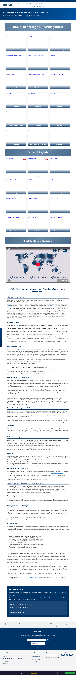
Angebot (23, 3)
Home (19, 3)
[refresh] (37, 644)
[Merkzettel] (68, 5)
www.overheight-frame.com (57, 473)
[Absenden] (47, 640)
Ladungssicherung (37, 6)
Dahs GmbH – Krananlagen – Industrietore (52, 304)
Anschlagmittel (37, 3)
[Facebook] (62, 655)
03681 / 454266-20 (7, 658)
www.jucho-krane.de (34, 577)
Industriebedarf (51, 3)
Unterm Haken (44, 3)
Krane (27, 3)
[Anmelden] (70, 5)
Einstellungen (60, 673)
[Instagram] (64, 655)
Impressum (20, 658)
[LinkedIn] (72, 655)
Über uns (19, 655)
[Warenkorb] (72, 5)
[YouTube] (67, 655)
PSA (43, 6)
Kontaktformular (6, 666)
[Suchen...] (65, 5)
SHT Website (34, 661)
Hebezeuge (31, 3)
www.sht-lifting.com (11, 578)
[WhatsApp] (70, 655)
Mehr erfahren (34, 673)
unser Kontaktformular (27, 610)
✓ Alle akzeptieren (69, 673)
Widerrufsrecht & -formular (37, 659)
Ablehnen (53, 673)
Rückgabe (34, 657)
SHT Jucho (34, 663)
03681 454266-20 (70, 626)
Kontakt (1, 337)
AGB (41, 647)
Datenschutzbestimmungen (34, 647)
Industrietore (57, 3)
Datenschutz (20, 656)
